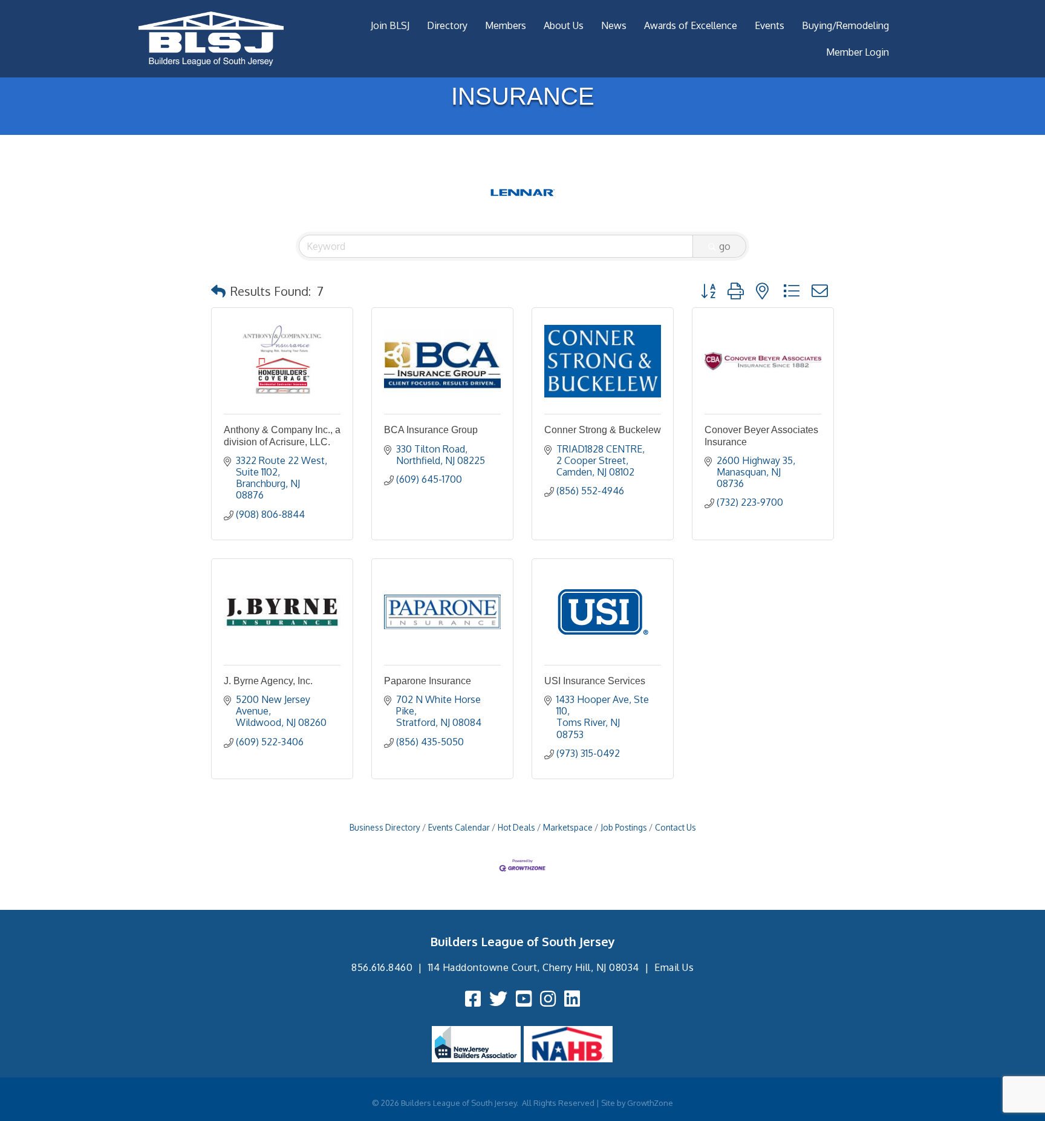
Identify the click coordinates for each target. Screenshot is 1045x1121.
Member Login (857, 52)
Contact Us (675, 827)
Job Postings (624, 827)
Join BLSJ (390, 25)
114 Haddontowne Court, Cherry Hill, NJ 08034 (533, 967)
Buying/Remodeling (845, 25)
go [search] (725, 246)
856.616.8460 (381, 967)
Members (505, 25)
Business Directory (385, 827)
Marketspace (568, 827)
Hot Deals (516, 827)
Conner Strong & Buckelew (602, 430)
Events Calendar (459, 827)
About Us (564, 25)
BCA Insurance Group (431, 430)
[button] (218, 291)
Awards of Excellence (690, 25)
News (614, 25)
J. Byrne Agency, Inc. (268, 681)
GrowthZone (650, 1103)
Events (769, 25)
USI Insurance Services (594, 681)
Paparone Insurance (427, 681)
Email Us (674, 967)
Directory (447, 25)
